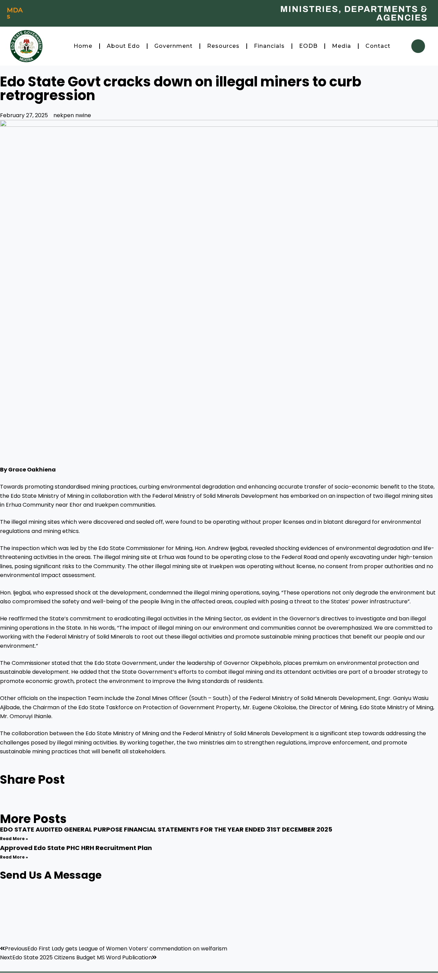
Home (83, 46)
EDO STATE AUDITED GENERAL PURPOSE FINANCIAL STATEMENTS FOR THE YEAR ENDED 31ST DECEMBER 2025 (166, 829)
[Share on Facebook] (219, 790)
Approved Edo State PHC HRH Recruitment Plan (76, 848)
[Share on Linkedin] (219, 808)
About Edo (123, 46)
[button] (418, 46)
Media (341, 46)
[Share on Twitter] (219, 799)
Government (173, 46)
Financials (269, 46)
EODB (308, 46)
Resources (223, 46)
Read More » (14, 838)
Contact (377, 46)
